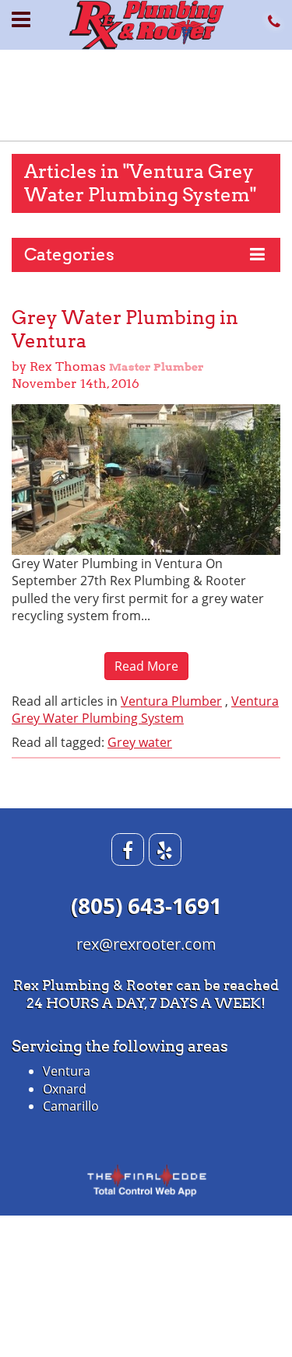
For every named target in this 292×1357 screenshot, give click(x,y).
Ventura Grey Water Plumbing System (145, 709)
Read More (146, 666)
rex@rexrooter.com (146, 943)
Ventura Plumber (171, 701)
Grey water (139, 742)
